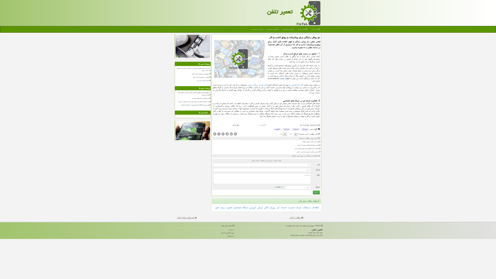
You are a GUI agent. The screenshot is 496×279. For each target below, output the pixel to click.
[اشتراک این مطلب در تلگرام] (227, 134)
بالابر (301, 85)
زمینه (222, 207)
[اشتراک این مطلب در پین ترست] (235, 134)
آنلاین (266, 207)
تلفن (217, 207)
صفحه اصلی (314, 29)
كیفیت (277, 129)
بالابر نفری (252, 85)
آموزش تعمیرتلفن (272, 29)
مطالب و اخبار (301, 29)
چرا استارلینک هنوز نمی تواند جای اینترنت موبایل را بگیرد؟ (194, 101)
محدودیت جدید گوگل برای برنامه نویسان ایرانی (307, 148)
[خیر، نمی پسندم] (285, 134)
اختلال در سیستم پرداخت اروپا (201, 77)
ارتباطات (306, 207)
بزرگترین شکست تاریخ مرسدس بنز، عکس (308, 152)
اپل (278, 207)
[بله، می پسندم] (296, 134)
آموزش (253, 207)
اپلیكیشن (237, 207)
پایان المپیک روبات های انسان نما (201, 98)
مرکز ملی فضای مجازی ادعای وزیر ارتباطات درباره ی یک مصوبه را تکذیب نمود (193, 69)
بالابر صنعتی (263, 85)
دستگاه (245, 207)
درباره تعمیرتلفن (287, 29)
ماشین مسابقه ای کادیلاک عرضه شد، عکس (308, 145)
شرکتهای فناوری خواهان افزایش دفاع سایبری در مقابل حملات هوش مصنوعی (194, 93)
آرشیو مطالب (230, 236)
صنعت (282, 78)
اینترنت (291, 207)
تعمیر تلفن (280, 11)
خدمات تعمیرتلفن (256, 29)
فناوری (229, 207)
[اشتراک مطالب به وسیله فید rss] (215, 134)
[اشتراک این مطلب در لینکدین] (231, 134)
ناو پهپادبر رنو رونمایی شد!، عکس (201, 74)
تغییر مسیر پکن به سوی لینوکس (310, 141)
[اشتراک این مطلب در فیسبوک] (223, 134)
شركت (286, 129)
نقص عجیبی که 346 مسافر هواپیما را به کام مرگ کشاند (195, 105)
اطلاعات (315, 207)
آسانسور (294, 85)
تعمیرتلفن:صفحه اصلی (186, 218)
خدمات (295, 129)
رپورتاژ (305, 129)
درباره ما (231, 229)
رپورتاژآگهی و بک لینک (227, 232)
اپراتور (260, 207)
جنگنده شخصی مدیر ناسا (203, 80)
